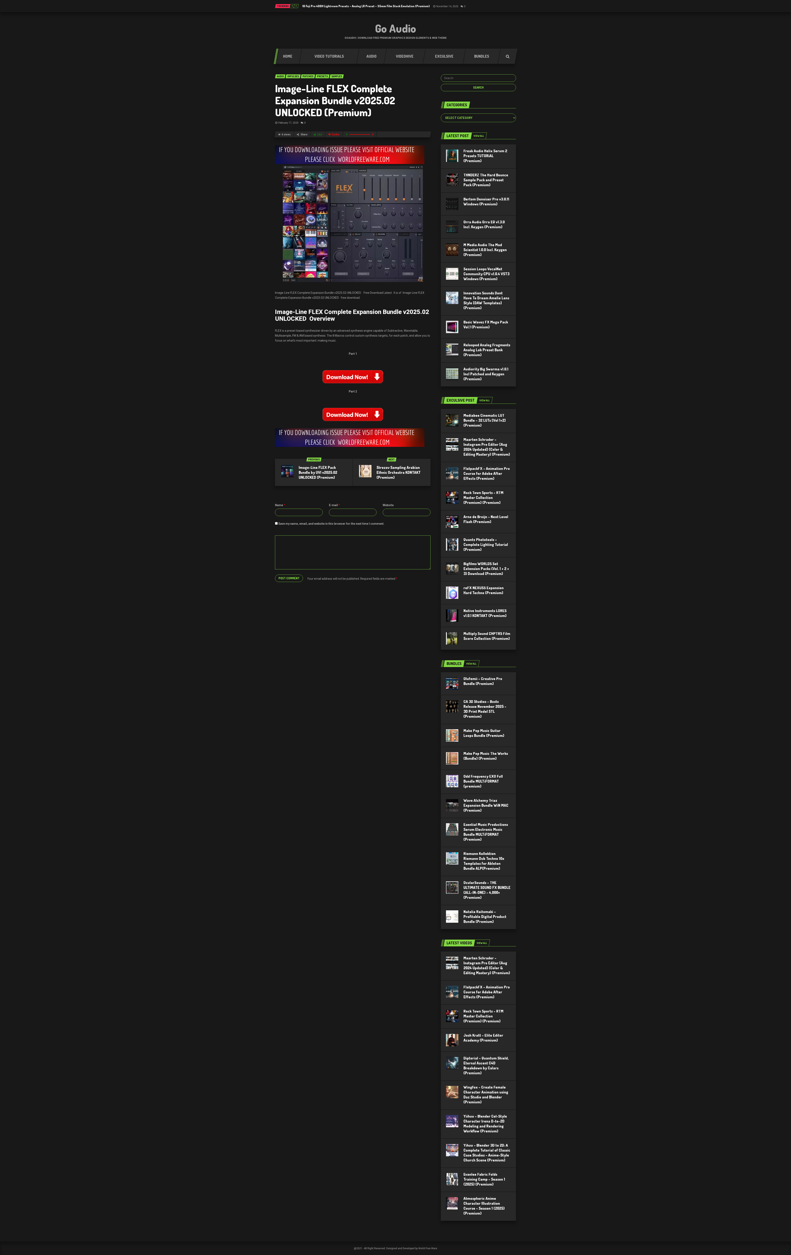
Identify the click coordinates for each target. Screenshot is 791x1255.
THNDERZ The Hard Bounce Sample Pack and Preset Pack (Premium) (485, 180)
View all (479, 135)
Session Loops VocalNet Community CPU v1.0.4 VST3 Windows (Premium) (486, 274)
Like (319, 134)
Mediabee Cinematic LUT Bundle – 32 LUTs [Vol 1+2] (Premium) (484, 420)
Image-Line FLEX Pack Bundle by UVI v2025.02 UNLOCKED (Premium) (318, 472)
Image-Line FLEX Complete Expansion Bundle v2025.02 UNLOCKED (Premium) (335, 100)
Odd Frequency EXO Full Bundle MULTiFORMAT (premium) (483, 781)
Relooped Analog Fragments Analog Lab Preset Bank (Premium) (486, 350)
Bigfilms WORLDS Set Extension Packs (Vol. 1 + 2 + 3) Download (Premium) (486, 568)
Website (388, 505)
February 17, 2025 (288, 122)
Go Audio (395, 28)
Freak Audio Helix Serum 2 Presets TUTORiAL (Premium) (485, 156)
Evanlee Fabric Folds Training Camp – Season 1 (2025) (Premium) (484, 1179)
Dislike (336, 134)
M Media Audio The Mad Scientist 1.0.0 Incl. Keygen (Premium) (485, 249)
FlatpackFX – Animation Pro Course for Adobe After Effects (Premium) (486, 473)
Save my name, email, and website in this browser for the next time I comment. (331, 523)
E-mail (334, 505)
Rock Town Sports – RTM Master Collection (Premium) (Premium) (483, 497)
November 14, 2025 (447, 6)
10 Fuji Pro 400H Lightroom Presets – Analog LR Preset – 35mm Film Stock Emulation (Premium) (366, 6)
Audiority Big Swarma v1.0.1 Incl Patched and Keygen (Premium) (485, 374)
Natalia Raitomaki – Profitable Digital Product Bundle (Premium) (484, 916)
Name (280, 505)
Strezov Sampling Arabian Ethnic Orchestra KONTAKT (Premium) (399, 472)
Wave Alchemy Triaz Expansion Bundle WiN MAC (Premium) (485, 805)
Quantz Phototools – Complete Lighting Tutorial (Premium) (485, 544)
